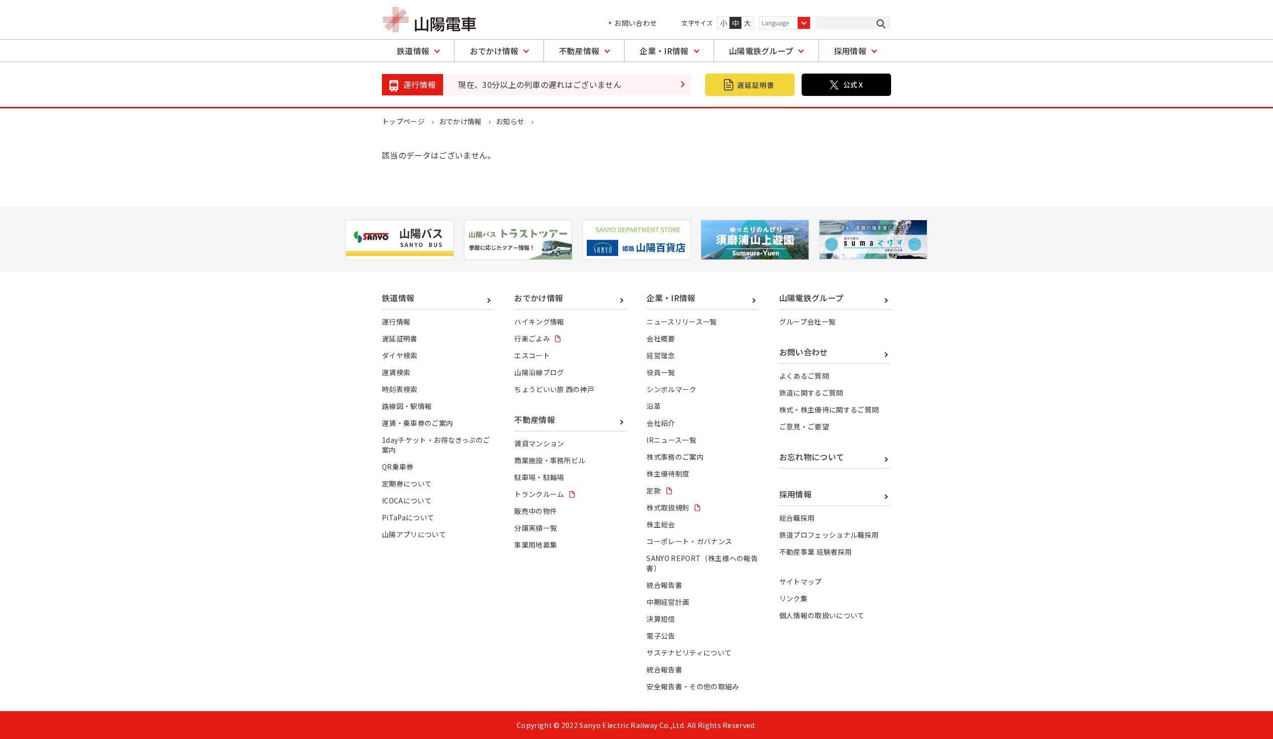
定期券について (407, 484)
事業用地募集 (535, 545)
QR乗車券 (398, 467)
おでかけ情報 (494, 51)
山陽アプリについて (414, 534)
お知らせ (510, 121)
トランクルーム (539, 494)
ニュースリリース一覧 (681, 322)
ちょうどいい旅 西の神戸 (554, 389)
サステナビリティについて (688, 652)
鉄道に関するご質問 (811, 393)
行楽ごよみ (532, 338)
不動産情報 (579, 51)
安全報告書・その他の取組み (692, 686)
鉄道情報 (413, 51)
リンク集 (793, 598)
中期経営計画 (667, 602)
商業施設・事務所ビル (549, 460)
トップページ (403, 121)
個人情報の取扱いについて (822, 615)
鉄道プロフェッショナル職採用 (829, 535)
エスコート (532, 355)
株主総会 (660, 524)
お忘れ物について (811, 457)
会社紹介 (660, 423)
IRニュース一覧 (671, 440)
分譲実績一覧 (535, 528)
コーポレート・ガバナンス (689, 541)
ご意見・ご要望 (804, 426)
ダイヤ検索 (400, 355)
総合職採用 (797, 518)
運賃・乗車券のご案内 (417, 423)
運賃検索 (396, 372)
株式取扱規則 (667, 507)
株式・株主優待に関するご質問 (829, 409)
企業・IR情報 (663, 51)
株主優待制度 (667, 474)
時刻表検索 (400, 389)
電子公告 (660, 636)
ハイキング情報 (539, 322)
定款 (653, 490)
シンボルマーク (671, 389)
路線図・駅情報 (407, 406)
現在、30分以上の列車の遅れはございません (540, 84)
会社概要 (660, 338)
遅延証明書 (400, 338)
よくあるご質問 (804, 376)
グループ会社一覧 (807, 322)
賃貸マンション (539, 443)
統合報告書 (664, 585)
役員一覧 (660, 372)
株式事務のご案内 (675, 457)
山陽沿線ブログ (539, 372)
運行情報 (396, 322)
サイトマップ (800, 581)
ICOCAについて (407, 500)
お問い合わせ (635, 23)
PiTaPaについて (408, 517)
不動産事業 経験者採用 (815, 552)
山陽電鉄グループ (761, 51)
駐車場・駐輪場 (539, 477)
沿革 (653, 406)
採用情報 (850, 51)
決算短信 (660, 619)
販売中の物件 (535, 511)
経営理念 (660, 355)
